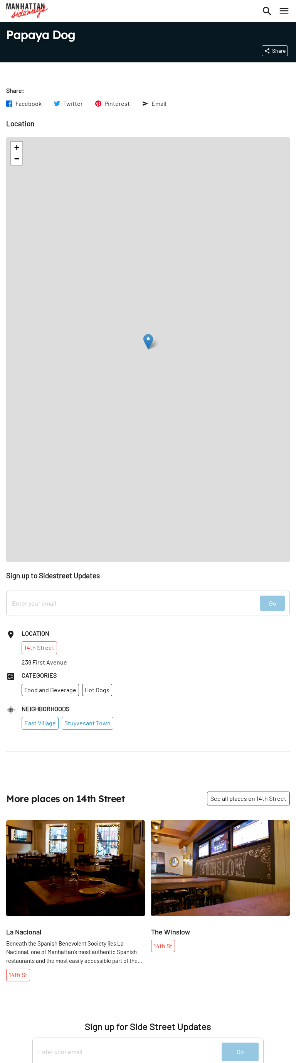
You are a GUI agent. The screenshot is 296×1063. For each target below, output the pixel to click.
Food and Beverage (50, 689)
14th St (18, 974)
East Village (40, 723)
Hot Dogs (97, 689)
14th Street (39, 647)
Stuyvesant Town (87, 723)
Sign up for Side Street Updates (148, 1026)
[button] (148, 342)
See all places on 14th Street (248, 798)
